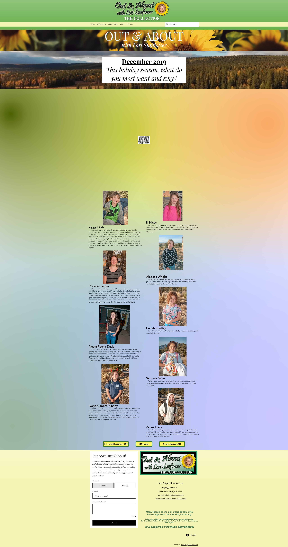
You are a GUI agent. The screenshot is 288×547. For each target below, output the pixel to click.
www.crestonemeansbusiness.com (171, 498)
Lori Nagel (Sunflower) (189, 545)
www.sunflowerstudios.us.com (171, 495)
